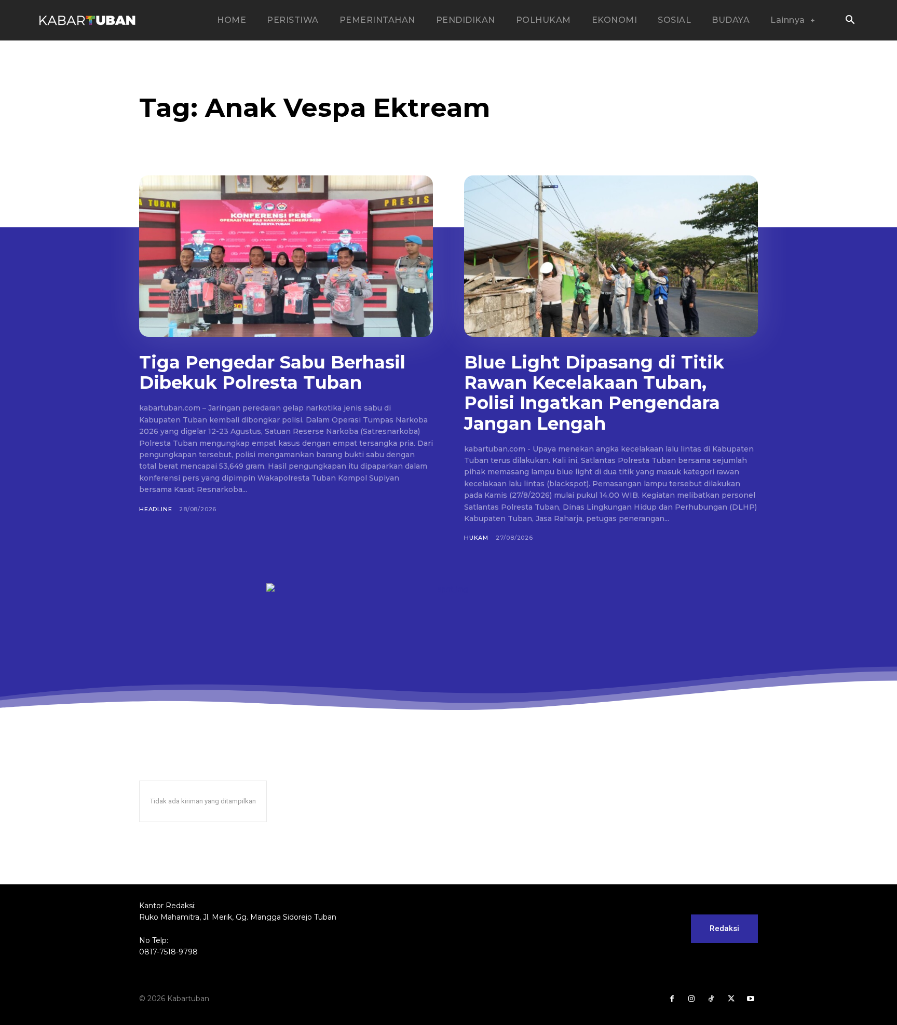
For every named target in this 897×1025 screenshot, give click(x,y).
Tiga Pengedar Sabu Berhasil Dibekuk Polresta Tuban (272, 372)
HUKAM (476, 537)
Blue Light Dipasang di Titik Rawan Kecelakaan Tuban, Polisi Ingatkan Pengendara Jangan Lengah (594, 392)
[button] (850, 21)
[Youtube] (750, 999)
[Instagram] (691, 999)
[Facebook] (671, 999)
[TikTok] (711, 999)
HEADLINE (155, 509)
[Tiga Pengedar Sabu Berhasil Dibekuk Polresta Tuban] (286, 256)
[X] (731, 999)
